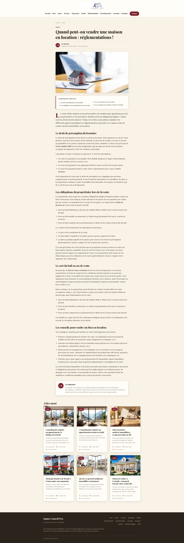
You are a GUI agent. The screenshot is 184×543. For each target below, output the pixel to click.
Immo (60, 13)
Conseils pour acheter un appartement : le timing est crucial (55, 432)
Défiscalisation (93, 13)
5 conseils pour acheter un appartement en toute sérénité (91, 430)
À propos (124, 13)
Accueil (47, 13)
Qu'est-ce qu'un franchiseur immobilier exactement (91, 479)
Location (116, 13)
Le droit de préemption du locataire (71, 102)
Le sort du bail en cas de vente (104, 102)
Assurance (75, 13)
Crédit (83, 13)
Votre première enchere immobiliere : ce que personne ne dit (121, 432)
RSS (139, 524)
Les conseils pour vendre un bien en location (109, 105)
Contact (134, 13)
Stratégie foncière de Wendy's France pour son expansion (58, 479)
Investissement (105, 13)
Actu (54, 13)
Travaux (67, 13)
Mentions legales (130, 524)
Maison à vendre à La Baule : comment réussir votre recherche (122, 481)
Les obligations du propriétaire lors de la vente (75, 105)
